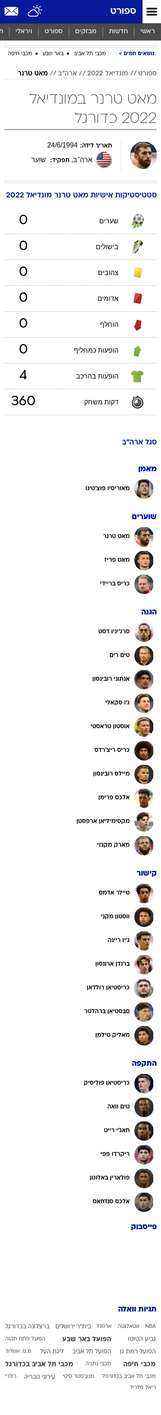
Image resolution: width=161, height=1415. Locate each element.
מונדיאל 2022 (107, 73)
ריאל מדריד (143, 1387)
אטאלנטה (129, 1326)
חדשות (118, 31)
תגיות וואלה (137, 1309)
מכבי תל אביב (90, 53)
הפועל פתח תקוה (25, 1339)
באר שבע (53, 53)
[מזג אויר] (35, 11)
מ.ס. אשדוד (18, 1351)
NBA (150, 1326)
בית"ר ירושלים (73, 1327)
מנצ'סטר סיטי (78, 1376)
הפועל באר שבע (86, 1339)
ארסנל (104, 1326)
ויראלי (23, 31)
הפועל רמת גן (138, 1352)
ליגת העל (52, 1352)
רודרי (10, 1376)
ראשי (147, 31)
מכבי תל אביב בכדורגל (39, 1364)
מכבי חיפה (20, 53)
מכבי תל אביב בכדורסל (129, 1376)
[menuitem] (118, 32)
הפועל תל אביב (91, 1352)
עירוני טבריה (39, 1377)
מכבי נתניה (98, 1364)
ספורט (123, 11)
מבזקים (86, 31)
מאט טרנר (33, 73)
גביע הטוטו (142, 1339)
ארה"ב (67, 73)
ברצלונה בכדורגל (27, 1327)
